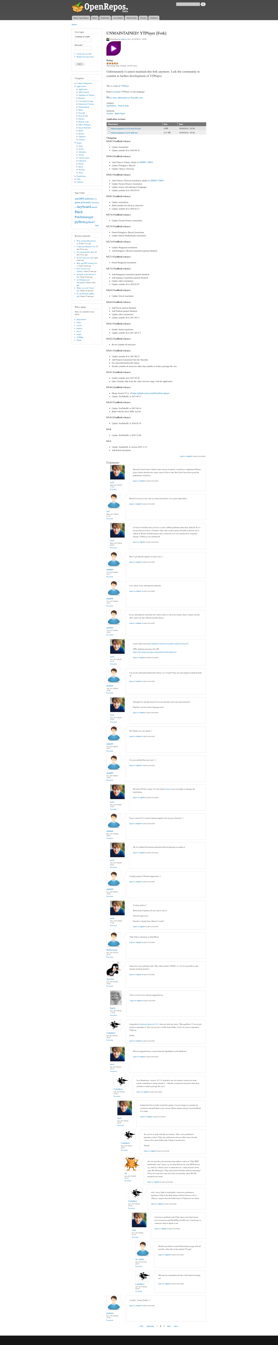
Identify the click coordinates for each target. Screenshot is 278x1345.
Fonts (79, 179)
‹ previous (150, 1326)
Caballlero (110, 1032)
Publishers (105, 18)
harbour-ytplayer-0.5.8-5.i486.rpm (124, 132)
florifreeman (111, 949)
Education (82, 161)
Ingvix (112, 1007)
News (94, 18)
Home (74, 24)
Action (81, 149)
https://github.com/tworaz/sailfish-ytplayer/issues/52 (168, 643)
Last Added (118, 18)
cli (96, 199)
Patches (81, 119)
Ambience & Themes (86, 95)
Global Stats (131, 18)
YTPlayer (125, 85)
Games (79, 143)
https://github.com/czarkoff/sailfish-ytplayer (151, 393)
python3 (90, 222)
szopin (79, 334)
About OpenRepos (81, 18)
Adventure (82, 152)
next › (169, 1326)
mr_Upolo (139, 1259)
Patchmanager (84, 217)
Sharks (79, 340)
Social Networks (84, 127)
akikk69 (109, 569)
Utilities (81, 139)
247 (107, 511)
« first (141, 1326)
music (94, 207)
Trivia (80, 172)
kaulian (79, 328)
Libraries (80, 182)
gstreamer (86, 202)
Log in (182, 456)
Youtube (109, 113)
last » (176, 1326)
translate (117, 91)
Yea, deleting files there (85, 252)
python (80, 221)
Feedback (154, 18)
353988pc (80, 337)
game (77, 202)
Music (80, 110)
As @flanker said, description (83, 281)
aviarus (79, 325)
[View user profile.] (117, 478)
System (81, 133)
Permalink (113, 489)
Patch (79, 211)
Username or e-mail (82, 36)
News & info (83, 116)
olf (126, 1173)
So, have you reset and (85, 257)
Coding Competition (84, 83)
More (97, 225)
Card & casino (83, 158)
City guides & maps (85, 101)
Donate (143, 18)
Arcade (81, 155)
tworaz (167, 789)
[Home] (100, 8)
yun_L (79, 331)
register (189, 456)
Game (80, 146)
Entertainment (83, 107)
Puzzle (81, 164)
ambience (89, 198)
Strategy (81, 169)
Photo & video (83, 122)
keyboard (84, 206)
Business (81, 98)
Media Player (120, 113)
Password (79, 45)
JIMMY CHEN (146, 162)
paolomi (109, 1313)
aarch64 (79, 198)
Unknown (81, 136)
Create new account (84, 54)
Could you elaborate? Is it (86, 246)
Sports (80, 130)
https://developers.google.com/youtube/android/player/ (155, 652)
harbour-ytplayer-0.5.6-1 (149, 1024)
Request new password (85, 56)
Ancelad (110, 978)
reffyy (79, 322)
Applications (81, 86)
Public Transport (84, 124)
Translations (81, 176)
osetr (123, 39)
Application (82, 89)
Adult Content (83, 92)
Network (81, 113)
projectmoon (81, 319)
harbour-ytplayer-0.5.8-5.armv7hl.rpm (126, 128)
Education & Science (86, 104)
